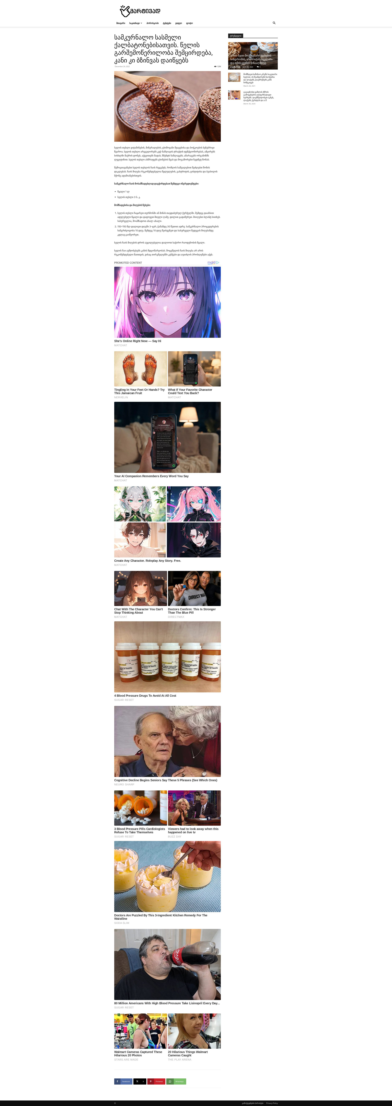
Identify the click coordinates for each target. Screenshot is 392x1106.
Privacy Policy (272, 1103)
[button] (274, 23)
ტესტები (167, 23)
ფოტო (189, 23)
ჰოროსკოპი (153, 23)
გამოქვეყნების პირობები (252, 1103)
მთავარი (120, 23)
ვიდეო (178, 23)
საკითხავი (134, 23)
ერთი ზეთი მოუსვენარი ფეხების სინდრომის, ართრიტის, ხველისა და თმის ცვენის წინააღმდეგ (251, 59)
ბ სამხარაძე (235, 67)
